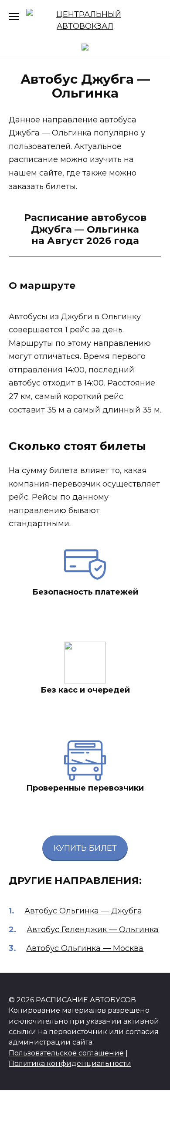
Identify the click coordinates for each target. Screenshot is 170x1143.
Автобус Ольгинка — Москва (84, 948)
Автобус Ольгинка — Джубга (83, 911)
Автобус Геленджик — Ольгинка (93, 929)
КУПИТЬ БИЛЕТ (85, 848)
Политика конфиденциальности (70, 1063)
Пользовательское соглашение (66, 1052)
